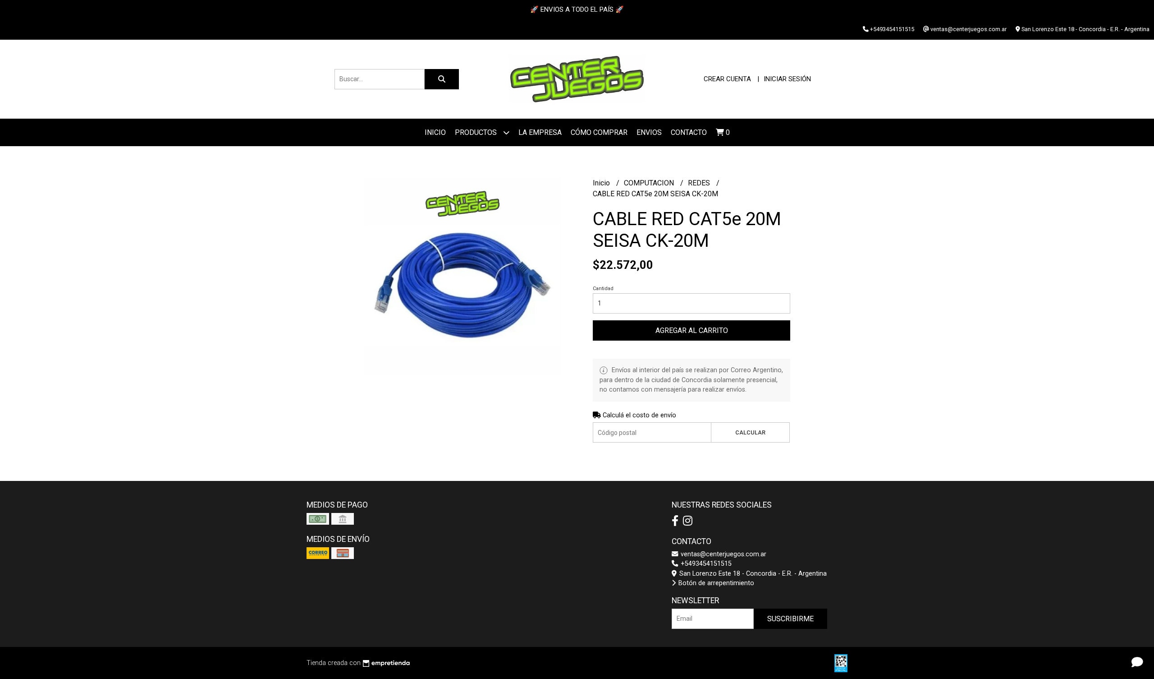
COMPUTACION (650, 183)
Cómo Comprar (599, 132)
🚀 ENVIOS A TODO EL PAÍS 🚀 (577, 9)
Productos (477, 132)
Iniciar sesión (787, 79)
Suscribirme (790, 618)
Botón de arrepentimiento (715, 583)
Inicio (435, 132)
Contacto (689, 132)
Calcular (750, 432)
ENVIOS (649, 132)
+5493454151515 (705, 564)
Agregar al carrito (691, 330)
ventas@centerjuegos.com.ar (722, 554)
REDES (700, 183)
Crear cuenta (727, 79)
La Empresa (540, 132)
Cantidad (603, 288)
